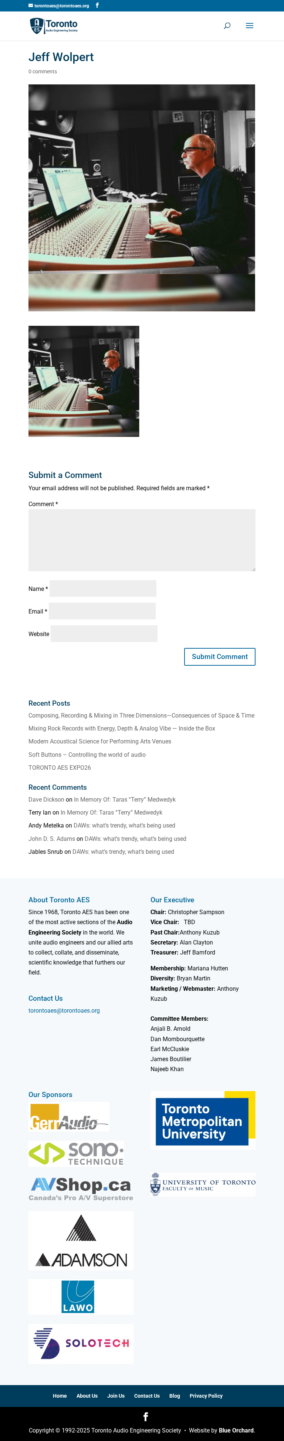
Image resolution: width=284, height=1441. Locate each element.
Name (38, 588)
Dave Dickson (46, 799)
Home (60, 1396)
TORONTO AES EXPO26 (59, 767)
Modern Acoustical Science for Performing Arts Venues (99, 741)
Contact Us (147, 1396)
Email (37, 611)
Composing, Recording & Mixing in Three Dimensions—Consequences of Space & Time (141, 715)
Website (38, 634)
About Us (87, 1396)
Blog (174, 1396)
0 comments (42, 71)
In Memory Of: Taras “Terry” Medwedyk (125, 799)
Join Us (116, 1396)
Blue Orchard (236, 1430)
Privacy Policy (206, 1396)
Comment (43, 504)
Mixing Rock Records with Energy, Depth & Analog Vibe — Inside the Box (121, 728)
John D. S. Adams (51, 838)
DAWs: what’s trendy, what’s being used (124, 825)
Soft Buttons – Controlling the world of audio (87, 754)
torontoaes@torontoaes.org (64, 1010)
